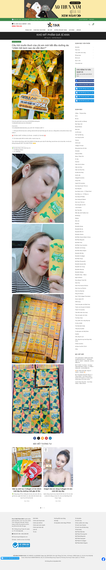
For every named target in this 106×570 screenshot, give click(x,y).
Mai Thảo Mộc (78, 210)
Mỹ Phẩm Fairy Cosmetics (81, 245)
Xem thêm (26, 501)
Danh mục (91, 19)
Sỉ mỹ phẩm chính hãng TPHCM (62, 522)
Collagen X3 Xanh (79, 145)
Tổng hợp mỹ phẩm (79, 328)
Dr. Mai (76, 159)
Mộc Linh (77, 220)
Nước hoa (77, 49)
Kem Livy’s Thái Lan (79, 202)
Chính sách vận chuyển (39, 525)
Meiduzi (77, 218)
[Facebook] (34, 438)
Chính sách (77, 142)
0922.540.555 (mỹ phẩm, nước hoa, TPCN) (86, 100)
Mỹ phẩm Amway (79, 226)
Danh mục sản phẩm (39, 30)
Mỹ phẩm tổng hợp (79, 269)
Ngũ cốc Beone (78, 277)
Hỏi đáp (56, 520)
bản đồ (21, 531)
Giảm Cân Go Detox (79, 164)
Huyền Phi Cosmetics (80, 183)
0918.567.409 (17, 19)
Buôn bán (77, 129)
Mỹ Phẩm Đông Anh (56, 37)
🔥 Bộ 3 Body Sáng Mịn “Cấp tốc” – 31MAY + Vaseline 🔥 (83, 371)
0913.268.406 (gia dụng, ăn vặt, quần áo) (86, 92)
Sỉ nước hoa (78, 520)
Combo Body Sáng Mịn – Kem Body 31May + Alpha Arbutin (83, 382)
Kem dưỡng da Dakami (80, 199)
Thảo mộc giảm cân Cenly (81, 315)
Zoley (76, 349)
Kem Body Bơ (78, 188)
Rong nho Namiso (79, 293)
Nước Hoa (77, 282)
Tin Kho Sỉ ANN (78, 323)
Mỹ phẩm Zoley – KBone (80, 274)
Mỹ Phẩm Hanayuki (80, 538)
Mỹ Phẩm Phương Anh (80, 261)
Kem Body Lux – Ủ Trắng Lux (82, 194)
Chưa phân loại (78, 63)
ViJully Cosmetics (79, 343)
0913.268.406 (25, 19)
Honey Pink (77, 180)
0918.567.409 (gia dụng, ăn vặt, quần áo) (86, 88)
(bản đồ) (56, 19)
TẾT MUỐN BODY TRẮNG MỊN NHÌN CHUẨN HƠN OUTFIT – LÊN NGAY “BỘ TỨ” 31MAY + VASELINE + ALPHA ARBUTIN (84, 360)
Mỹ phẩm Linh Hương (80, 247)
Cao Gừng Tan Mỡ (79, 137)
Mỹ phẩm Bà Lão (79, 229)
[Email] (42, 438)
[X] (38, 438)
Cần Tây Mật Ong (79, 134)
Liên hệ (78, 30)
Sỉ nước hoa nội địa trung (81, 527)
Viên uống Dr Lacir (79, 336)
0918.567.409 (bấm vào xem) (11, 558)
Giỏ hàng (71, 30)
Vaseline (77, 334)
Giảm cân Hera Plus (79, 169)
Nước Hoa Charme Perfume (81, 285)
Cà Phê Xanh (78, 132)
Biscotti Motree (78, 126)
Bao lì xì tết (77, 60)
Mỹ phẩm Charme (79, 234)
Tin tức (35, 531)
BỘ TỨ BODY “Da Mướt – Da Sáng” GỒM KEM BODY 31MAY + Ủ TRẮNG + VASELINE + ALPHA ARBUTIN (84, 366)
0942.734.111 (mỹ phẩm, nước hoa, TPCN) (86, 96)
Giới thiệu (35, 518)
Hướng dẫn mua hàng (59, 518)
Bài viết (50, 30)
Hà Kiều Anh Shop (79, 172)
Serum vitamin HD (79, 299)
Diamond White (78, 153)
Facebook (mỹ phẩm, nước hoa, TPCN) (86, 84)
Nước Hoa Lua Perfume (80, 288)
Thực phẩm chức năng (80, 52)
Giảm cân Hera (78, 167)
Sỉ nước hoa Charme (80, 525)
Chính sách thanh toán (39, 520)
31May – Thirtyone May (80, 113)
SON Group (78, 301)
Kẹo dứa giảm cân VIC (80, 204)
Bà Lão (76, 118)
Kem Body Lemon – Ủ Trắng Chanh (83, 191)
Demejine (77, 150)
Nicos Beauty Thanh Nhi (80, 280)
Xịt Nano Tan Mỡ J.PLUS (81, 346)
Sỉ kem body (78, 529)
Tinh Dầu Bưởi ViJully (80, 326)
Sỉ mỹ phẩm (78, 518)
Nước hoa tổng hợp (79, 291)
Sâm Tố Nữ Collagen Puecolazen (82, 296)
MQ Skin (77, 223)
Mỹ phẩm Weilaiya (79, 272)
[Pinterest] (46, 438)
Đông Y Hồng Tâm (79, 156)
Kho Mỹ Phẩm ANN (83, 19)
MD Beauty (77, 215)
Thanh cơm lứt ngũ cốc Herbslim (82, 307)
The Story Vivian (79, 317)
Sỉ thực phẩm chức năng (81, 522)
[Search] (89, 24)
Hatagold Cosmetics (79, 177)
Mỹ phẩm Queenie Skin (80, 264)
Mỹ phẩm (77, 47)
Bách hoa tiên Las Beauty (81, 121)
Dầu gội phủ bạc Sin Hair (81, 148)
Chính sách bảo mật (38, 527)
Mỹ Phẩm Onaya (79, 258)
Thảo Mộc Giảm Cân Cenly (81, 312)
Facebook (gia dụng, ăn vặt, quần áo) (86, 80)
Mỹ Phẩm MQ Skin (80, 531)
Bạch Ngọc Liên (78, 124)
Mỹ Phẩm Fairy (78, 242)
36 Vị (76, 115)
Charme (77, 140)
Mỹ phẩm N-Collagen (80, 256)
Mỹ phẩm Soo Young (80, 266)
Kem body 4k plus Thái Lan (81, 185)
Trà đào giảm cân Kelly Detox (82, 331)
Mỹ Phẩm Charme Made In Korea (83, 237)
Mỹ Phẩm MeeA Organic (81, 543)
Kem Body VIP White (80, 196)
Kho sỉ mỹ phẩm (54, 561)
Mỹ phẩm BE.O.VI (79, 231)
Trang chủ (28, 30)
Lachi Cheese (78, 207)
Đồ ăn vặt (77, 57)
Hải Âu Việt (77, 175)
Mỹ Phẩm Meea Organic (80, 250)
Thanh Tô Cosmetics (80, 309)
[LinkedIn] (50, 438)
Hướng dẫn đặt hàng (60, 30)
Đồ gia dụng (78, 55)
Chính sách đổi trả (37, 522)
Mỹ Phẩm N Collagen (80, 540)
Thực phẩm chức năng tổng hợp (82, 320)
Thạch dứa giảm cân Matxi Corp (82, 304)
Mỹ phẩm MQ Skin (79, 253)
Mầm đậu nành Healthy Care (81, 212)
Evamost (77, 161)
